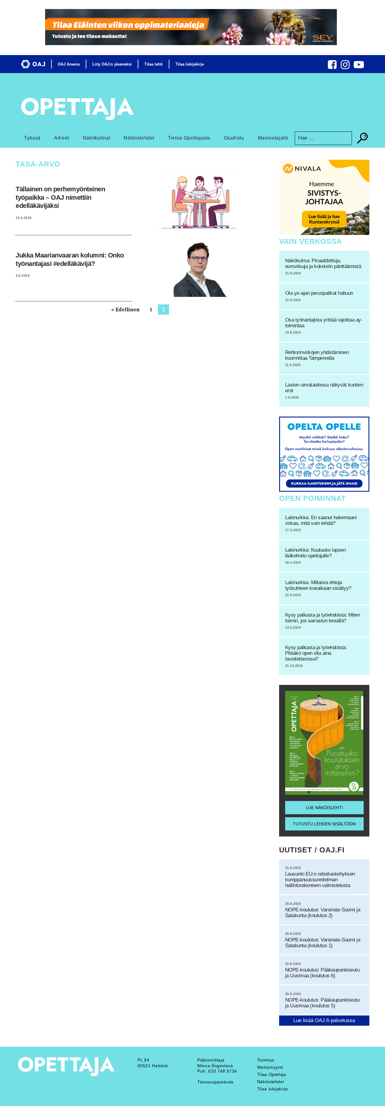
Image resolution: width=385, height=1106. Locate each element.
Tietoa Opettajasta (189, 137)
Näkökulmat (96, 137)
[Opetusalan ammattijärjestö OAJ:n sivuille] (33, 64)
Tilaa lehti (153, 64)
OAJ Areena (69, 64)
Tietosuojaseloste (215, 1082)
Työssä (32, 137)
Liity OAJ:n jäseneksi (112, 64)
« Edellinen (125, 309)
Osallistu (234, 137)
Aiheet (61, 137)
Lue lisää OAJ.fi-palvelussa (324, 1020)
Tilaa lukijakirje (189, 64)
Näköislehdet (139, 137)
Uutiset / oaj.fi (312, 850)
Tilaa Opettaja (271, 1074)
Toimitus (265, 1060)
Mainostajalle (273, 137)
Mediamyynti (270, 1067)
